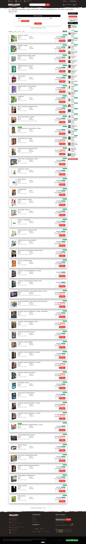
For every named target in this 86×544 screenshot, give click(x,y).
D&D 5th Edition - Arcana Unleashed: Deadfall (74, 137)
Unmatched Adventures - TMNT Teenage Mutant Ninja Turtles (32, 301)
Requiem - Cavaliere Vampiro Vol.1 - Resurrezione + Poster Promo (74, 66)
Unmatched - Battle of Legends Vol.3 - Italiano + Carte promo (33, 311)
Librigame (28, 9)
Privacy (34, 540)
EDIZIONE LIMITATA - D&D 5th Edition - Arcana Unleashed (74, 126)
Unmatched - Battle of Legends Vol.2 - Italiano (29, 362)
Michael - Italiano (22, 485)
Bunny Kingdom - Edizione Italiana (26, 475)
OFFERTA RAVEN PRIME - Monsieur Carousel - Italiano (30, 424)
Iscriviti (68, 519)
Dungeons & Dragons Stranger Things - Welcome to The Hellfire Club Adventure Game (74, 26)
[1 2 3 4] (57, 122)
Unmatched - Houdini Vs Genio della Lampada (29, 352)
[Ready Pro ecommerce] (43, 542)
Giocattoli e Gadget (69, 9)
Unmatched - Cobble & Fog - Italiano (26, 372)
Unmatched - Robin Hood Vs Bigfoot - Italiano (29, 403)
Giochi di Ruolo (22, 9)
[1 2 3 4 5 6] (57, 357)
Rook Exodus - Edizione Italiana (73, 56)
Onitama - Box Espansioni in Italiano (73, 87)
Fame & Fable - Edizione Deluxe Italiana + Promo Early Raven (73, 154)
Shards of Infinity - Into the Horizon (27, 86)
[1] (57, 61)
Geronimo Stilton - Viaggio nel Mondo (27, 230)
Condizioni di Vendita (36, 522)
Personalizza (59, 540)
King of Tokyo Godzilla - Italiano (74, 46)
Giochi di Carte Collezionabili (46, 9)
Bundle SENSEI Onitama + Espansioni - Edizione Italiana (73, 93)
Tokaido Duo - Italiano (23, 169)
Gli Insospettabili (22, 189)
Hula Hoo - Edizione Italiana (25, 260)
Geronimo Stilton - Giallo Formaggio (27, 240)
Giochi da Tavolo (15, 9)
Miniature (55, 9)
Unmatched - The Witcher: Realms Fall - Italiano (29, 270)
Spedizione (35, 519)
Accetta (72, 540)
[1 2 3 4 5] (57, 41)
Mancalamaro (31, 38)
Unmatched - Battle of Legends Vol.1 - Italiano (29, 413)
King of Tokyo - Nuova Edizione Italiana (27, 455)
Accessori (62, 9)
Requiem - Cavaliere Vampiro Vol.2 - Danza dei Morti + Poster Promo (74, 71)
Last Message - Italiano (23, 382)
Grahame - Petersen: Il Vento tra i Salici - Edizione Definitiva (74, 52)
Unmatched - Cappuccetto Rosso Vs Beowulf (28, 465)
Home (10, 9)
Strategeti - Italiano (23, 45)
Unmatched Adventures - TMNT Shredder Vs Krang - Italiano (32, 291)
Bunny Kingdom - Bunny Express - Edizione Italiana (30, 250)
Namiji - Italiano (22, 179)
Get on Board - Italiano (23, 209)
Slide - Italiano (21, 76)
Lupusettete (21, 96)
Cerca (19, 18)
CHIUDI (85, 538)
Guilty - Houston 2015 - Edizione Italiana (27, 106)
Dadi (59, 9)
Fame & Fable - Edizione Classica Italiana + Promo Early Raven (73, 149)
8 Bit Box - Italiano (22, 445)
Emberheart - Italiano (73, 104)
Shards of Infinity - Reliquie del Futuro (27, 148)
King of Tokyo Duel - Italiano (25, 138)
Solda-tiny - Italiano (23, 35)
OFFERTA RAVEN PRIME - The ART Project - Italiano (29, 128)
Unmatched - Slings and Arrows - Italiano (28, 321)
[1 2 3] (57, 51)
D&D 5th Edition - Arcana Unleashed (74, 120)
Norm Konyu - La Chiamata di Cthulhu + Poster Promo (74, 61)
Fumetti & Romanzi (35, 9)
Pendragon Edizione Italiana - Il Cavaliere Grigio (74, 82)
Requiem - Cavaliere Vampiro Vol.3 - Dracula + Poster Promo (74, 77)
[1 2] (57, 81)
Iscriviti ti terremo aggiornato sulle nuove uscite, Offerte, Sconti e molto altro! (63, 522)
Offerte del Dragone (13, 11)
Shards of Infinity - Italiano (25, 199)
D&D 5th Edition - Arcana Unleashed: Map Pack (74, 131)
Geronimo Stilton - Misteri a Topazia (26, 55)
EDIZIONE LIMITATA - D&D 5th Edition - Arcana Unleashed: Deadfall (74, 144)
